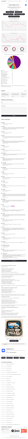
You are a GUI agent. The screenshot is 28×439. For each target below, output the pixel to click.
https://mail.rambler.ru (13, 352)
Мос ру (3, 357)
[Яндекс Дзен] (15, 431)
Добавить (14, 115)
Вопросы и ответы (14, 435)
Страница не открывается (19, 14)
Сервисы (5, 3)
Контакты (17, 435)
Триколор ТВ (9, 357)
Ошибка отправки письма (8, 14)
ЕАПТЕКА (22, 357)
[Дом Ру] (5, 431)
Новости (11, 435)
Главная (2, 3)
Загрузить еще (14, 260)
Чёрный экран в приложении (14, 16)
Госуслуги (16, 357)
